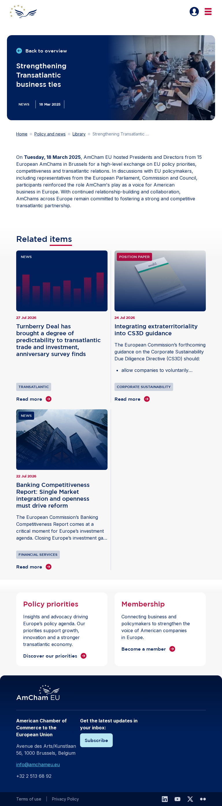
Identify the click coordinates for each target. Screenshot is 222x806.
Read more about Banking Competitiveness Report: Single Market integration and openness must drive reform (62, 489)
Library (79, 133)
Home (21, 133)
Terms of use (28, 798)
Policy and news (50, 133)
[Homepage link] (26, 11)
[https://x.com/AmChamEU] (190, 799)
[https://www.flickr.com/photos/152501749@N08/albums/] (203, 799)
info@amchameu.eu (38, 764)
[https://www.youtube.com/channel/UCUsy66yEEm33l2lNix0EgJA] (177, 799)
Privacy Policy (65, 798)
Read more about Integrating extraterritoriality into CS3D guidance (160, 326)
